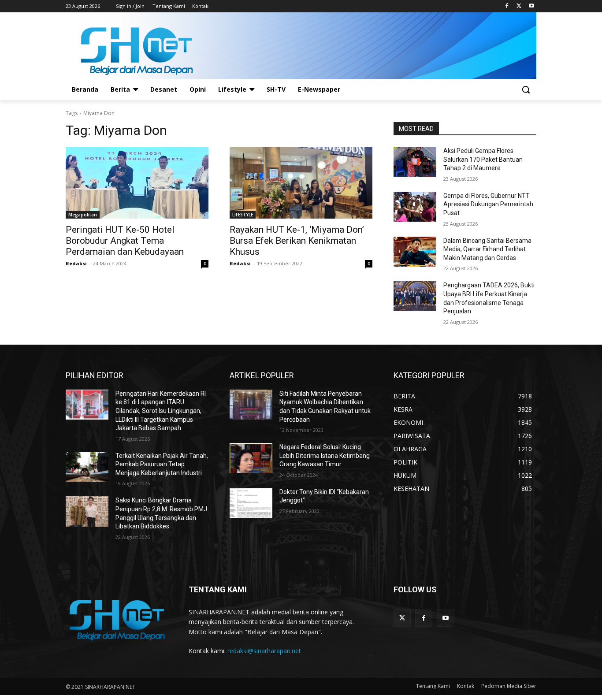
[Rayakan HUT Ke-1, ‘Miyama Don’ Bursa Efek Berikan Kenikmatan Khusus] (301, 183)
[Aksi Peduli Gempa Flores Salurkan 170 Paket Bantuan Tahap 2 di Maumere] (415, 162)
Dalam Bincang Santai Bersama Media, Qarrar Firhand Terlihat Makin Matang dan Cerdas (487, 249)
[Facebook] (507, 6)
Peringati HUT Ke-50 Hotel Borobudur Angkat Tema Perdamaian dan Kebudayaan (125, 240)
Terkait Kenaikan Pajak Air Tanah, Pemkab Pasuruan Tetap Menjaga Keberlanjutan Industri (161, 464)
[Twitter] (519, 6)
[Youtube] (531, 6)
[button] (525, 89)
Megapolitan (82, 215)
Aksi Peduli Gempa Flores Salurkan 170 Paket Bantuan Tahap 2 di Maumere (483, 159)
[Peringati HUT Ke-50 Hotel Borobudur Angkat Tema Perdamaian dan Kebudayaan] (137, 183)
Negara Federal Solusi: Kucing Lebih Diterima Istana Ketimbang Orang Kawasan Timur (324, 455)
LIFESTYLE (242, 215)
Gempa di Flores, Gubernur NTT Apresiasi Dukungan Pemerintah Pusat (488, 204)
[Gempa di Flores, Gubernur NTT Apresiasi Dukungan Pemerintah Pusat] (415, 207)
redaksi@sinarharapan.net (264, 651)
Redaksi (76, 263)
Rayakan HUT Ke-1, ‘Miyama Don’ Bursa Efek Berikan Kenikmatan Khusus (297, 240)
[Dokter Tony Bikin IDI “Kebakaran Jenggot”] (251, 503)
